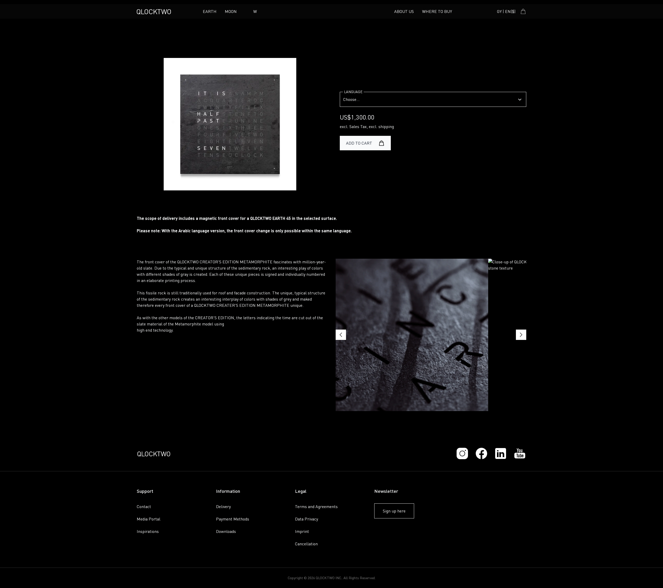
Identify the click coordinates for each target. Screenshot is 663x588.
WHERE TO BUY (437, 11)
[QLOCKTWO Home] (154, 11)
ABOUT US (404, 11)
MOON (231, 11)
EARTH (210, 11)
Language (353, 92)
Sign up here (394, 510)
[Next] (521, 335)
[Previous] (341, 335)
